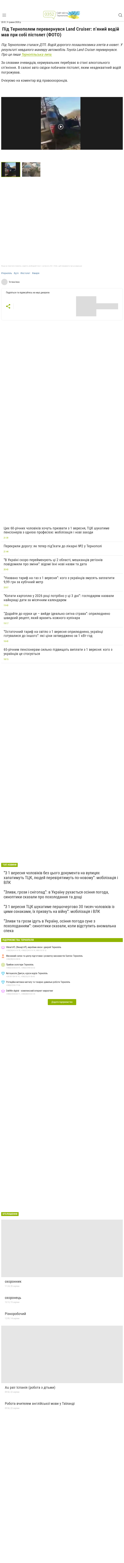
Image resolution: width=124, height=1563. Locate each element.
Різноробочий (15, 1314)
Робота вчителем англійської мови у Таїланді (40, 1403)
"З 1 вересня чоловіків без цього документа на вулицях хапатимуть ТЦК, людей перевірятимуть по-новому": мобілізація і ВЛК (61, 877)
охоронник (13, 1281)
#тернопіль (6, 273)
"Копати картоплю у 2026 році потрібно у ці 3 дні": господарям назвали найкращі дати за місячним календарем (59, 598)
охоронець (13, 1298)
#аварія (35, 273)
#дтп (16, 273)
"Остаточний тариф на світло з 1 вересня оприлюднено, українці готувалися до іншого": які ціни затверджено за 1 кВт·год (53, 634)
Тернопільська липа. (36, 54)
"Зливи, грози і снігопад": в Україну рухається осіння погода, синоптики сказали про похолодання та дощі (56, 894)
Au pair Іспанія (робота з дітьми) (30, 1387)
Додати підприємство (62, 1002)
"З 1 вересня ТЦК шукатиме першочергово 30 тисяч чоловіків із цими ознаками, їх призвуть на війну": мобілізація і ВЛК (59, 909)
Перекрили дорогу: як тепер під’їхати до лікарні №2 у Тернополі (53, 546)
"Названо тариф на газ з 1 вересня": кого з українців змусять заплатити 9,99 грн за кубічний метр (59, 580)
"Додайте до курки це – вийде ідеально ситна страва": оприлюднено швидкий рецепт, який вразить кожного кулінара (57, 616)
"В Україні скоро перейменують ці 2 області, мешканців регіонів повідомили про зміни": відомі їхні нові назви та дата (53, 562)
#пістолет (25, 273)
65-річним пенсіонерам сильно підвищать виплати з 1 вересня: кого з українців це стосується (58, 651)
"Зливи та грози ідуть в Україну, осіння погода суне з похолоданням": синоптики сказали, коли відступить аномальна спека (60, 926)
